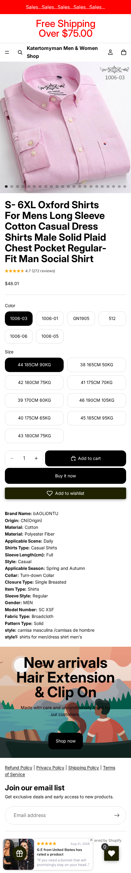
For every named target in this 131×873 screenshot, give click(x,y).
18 (102, 186)
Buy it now (65, 475)
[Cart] (123, 52)
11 (63, 186)
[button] (30, 271)
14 (79, 186)
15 (85, 186)
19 (108, 186)
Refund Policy (18, 767)
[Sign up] (117, 815)
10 (57, 186)
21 (119, 186)
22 (125, 186)
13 (74, 186)
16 (91, 186)
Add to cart (89, 458)
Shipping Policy (83, 767)
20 (113, 186)
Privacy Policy (50, 767)
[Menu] (7, 52)
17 (96, 186)
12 (68, 186)
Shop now (66, 740)
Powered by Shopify (104, 840)
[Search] (20, 52)
